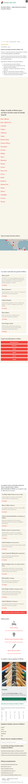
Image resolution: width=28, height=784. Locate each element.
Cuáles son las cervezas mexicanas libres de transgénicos (13, 755)
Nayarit (3, 167)
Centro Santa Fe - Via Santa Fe (12, 53)
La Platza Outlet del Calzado (9, 764)
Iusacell (2, 727)
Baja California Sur (6, 122)
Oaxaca (3, 174)
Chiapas (3, 129)
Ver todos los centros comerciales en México (14, 612)
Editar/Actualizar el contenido (12, 778)
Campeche (3, 126)
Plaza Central (6, 766)
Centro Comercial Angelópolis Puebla (11, 774)
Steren (2, 729)
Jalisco (2, 157)
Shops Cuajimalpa (7, 768)
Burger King (3, 731)
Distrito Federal (5, 139)
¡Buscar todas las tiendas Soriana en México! (14, 699)
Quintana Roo (4, 184)
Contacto (3, 778)
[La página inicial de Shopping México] (14, 2)
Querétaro (3, 181)
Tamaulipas (4, 194)
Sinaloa (3, 188)
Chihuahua (4, 132)
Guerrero (3, 150)
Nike (2, 735)
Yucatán (3, 201)
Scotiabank (3, 733)
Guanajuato (4, 146)
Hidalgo (3, 153)
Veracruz (3, 198)
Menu (26, 1)
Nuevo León (4, 170)
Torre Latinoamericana (8, 770)
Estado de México (5, 143)
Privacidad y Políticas (6, 779)
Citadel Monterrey (7, 772)
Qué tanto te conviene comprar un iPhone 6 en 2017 (12, 750)
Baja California (5, 119)
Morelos (3, 163)
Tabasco (3, 191)
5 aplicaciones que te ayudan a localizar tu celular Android (14, 753)
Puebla (2, 177)
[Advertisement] (14, 25)
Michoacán (4, 160)
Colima (2, 136)
